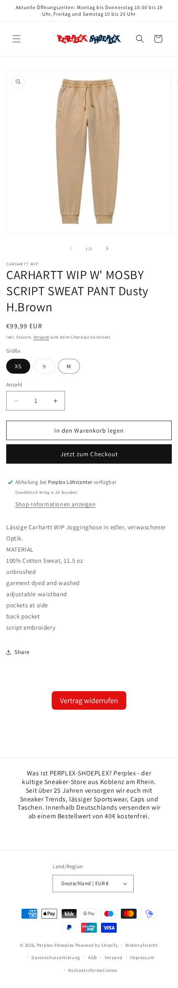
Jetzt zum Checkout (89, 454)
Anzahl (14, 384)
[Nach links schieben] (71, 248)
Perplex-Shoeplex (55, 945)
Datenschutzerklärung (55, 957)
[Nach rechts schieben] (107, 248)
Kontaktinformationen (92, 970)
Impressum (142, 957)
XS (18, 366)
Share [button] (22, 652)
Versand (41, 337)
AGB (92, 957)
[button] (16, 39)
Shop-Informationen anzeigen (55, 504)
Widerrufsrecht (141, 945)
